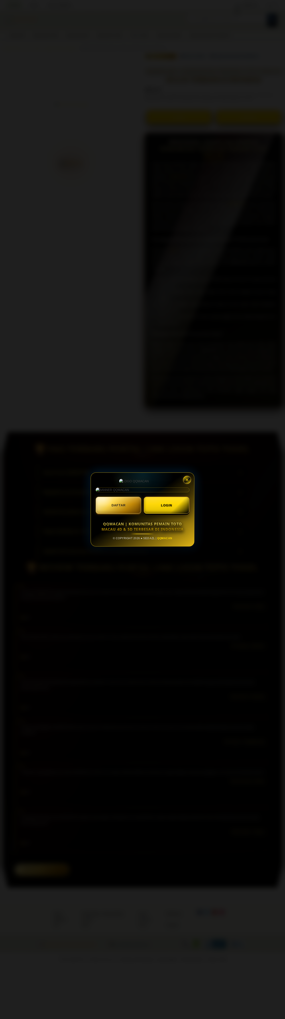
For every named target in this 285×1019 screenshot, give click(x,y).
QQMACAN (164, 538)
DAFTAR (119, 505)
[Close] (187, 480)
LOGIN (166, 505)
